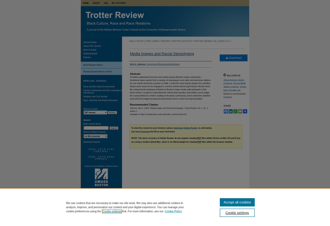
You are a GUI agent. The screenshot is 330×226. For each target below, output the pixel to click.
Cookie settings (111, 211)
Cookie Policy (173, 211)
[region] (165, 207)
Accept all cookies (237, 202)
